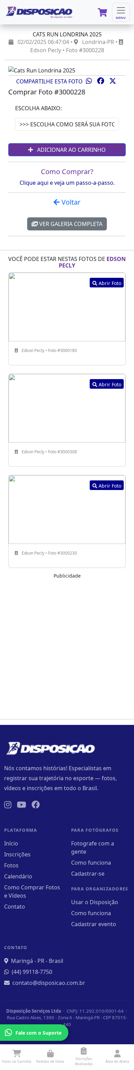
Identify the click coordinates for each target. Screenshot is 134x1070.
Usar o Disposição (94, 902)
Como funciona (91, 862)
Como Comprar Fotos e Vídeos (32, 891)
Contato (14, 906)
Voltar (70, 202)
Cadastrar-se (87, 873)
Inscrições (17, 854)
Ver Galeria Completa (70, 224)
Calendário (18, 876)
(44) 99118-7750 (32, 972)
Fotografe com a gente (92, 847)
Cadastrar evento (93, 924)
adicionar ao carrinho (71, 149)
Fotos (11, 865)
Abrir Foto (109, 283)
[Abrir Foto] (67, 306)
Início (11, 843)
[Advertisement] (67, 647)
